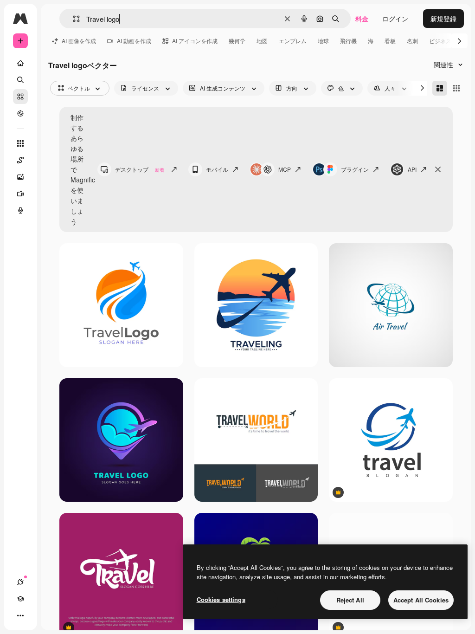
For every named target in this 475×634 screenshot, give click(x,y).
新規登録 (443, 18)
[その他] (20, 615)
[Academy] (20, 598)
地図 (262, 41)
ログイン (395, 18)
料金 (361, 18)
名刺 (412, 41)
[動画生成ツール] (20, 193)
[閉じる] (438, 169)
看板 (390, 41)
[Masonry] (439, 88)
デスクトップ (139, 169)
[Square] (456, 88)
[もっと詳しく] (20, 113)
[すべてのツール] (20, 143)
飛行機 (348, 41)
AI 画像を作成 (79, 41)
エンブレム (293, 41)
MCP (284, 169)
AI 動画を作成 (134, 41)
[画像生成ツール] (20, 176)
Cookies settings (221, 599)
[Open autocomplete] (72, 18)
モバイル (217, 169)
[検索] (20, 79)
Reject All (350, 599)
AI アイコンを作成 (195, 41)
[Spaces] (20, 160)
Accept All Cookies (421, 599)
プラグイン (355, 169)
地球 (323, 41)
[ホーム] (20, 63)
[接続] (20, 582)
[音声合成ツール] (20, 210)
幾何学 (237, 41)
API (412, 169)
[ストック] (20, 96)
